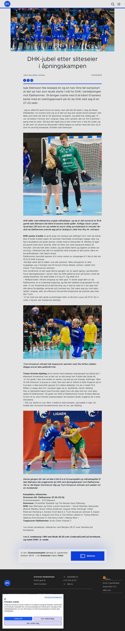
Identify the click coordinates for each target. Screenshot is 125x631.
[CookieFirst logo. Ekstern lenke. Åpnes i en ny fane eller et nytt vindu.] (5, 599)
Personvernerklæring (53, 597)
